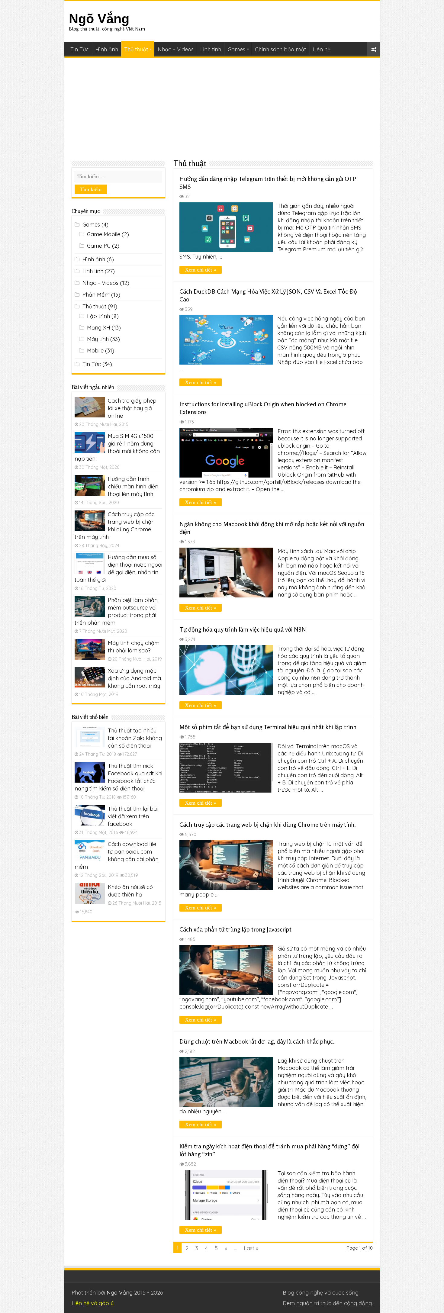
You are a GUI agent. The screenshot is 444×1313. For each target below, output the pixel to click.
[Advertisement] (222, 108)
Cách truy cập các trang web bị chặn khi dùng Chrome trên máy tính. (267, 824)
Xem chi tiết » (200, 270)
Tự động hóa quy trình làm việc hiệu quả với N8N (242, 629)
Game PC (99, 245)
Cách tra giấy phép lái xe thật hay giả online (132, 408)
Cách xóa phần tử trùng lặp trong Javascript (235, 929)
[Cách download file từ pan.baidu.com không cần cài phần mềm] (90, 850)
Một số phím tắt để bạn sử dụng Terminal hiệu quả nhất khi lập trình (267, 727)
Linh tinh (210, 49)
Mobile (95, 350)
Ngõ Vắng (99, 18)
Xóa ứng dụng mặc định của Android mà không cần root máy (134, 678)
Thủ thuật (136, 49)
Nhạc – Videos (176, 49)
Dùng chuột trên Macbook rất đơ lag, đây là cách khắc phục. (256, 1041)
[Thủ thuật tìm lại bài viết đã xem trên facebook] (90, 815)
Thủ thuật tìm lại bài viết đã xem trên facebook (133, 816)
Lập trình (98, 316)
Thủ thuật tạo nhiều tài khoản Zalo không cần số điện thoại (135, 738)
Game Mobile (103, 234)
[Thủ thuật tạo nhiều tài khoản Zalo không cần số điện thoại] (90, 737)
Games (236, 49)
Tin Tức (79, 49)
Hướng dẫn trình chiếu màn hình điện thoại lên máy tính (133, 486)
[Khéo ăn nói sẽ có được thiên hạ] (90, 893)
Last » (251, 1248)
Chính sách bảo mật (280, 49)
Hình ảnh (106, 49)
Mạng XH (98, 327)
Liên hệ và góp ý (93, 1303)
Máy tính (98, 339)
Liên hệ (321, 49)
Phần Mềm (96, 294)
